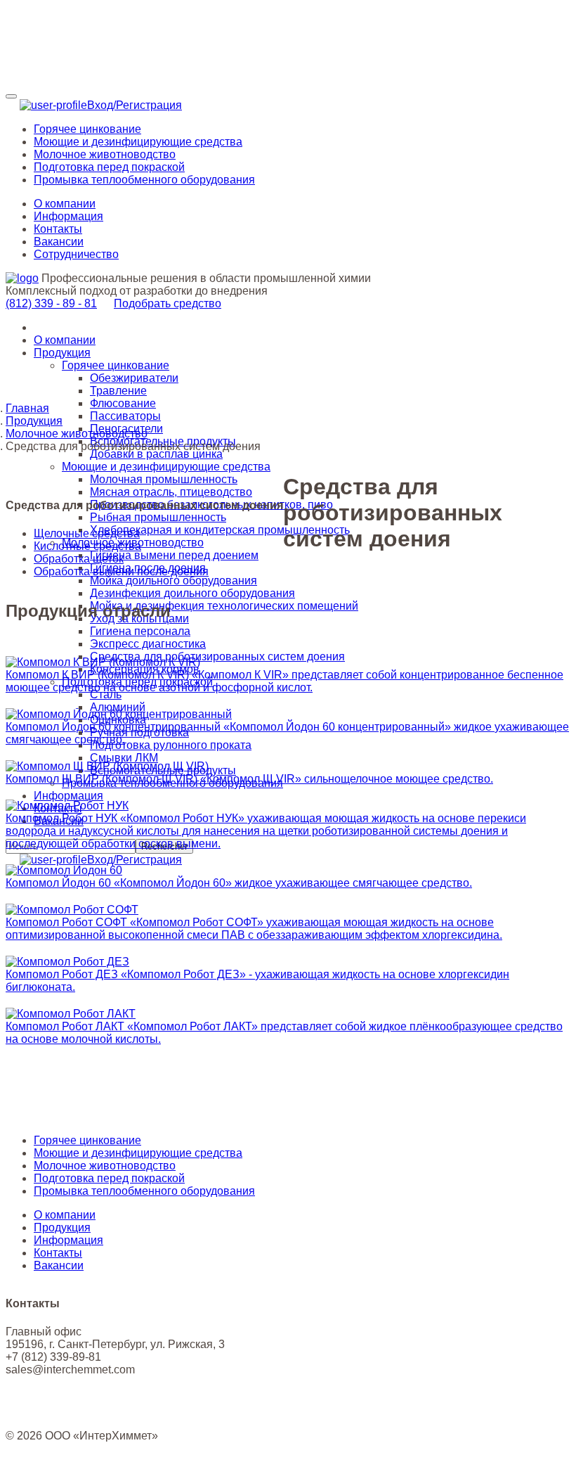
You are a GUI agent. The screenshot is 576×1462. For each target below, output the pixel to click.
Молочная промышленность (163, 479)
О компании (65, 204)
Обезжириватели (134, 378)
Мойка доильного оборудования (173, 580)
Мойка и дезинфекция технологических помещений (224, 606)
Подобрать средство (167, 303)
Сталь (106, 694)
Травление (118, 391)
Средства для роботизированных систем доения (217, 656)
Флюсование (123, 403)
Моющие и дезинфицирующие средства (166, 467)
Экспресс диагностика (148, 644)
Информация (68, 216)
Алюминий (117, 707)
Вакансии (59, 242)
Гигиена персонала (140, 631)
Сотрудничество (76, 254)
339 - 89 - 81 (51, 303)
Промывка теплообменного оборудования (144, 1191)
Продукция (62, 353)
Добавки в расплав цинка (156, 454)
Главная (27, 408)
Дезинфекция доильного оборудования (192, 593)
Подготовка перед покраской (109, 1178)
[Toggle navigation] (11, 96)
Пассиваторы (125, 416)
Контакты (58, 229)
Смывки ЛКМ (124, 758)
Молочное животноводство (77, 434)
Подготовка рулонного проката (170, 745)
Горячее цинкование (115, 365)
